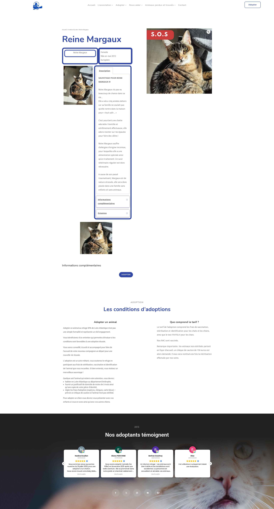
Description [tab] (104, 70)
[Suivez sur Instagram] (137, 493)
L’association (104, 5)
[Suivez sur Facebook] (115, 493)
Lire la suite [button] (81, 474)
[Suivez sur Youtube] (148, 493)
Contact (182, 5)
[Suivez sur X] (126, 493)
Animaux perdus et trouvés (159, 5)
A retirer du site (73, 30)
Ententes (102, 213)
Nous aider (135, 5)
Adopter (120, 5)
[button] (65, 86)
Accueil (91, 5)
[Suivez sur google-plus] (158, 493)
